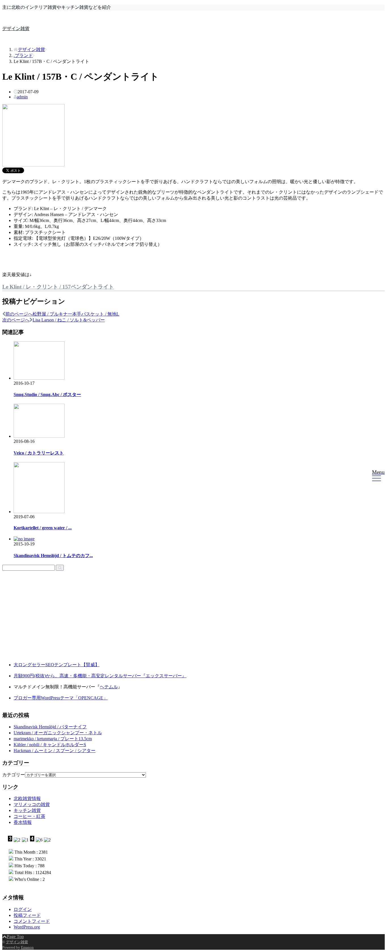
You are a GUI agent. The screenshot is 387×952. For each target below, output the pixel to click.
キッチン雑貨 (27, 810)
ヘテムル (109, 686)
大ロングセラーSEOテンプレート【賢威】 (56, 664)
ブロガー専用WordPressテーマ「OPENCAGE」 (61, 697)
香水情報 (23, 822)
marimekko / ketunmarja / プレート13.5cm (53, 738)
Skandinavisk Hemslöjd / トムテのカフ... (53, 555)
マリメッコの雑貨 (32, 804)
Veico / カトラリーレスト (39, 452)
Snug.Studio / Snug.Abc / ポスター (47, 394)
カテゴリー (13, 774)
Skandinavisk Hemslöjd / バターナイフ (50, 726)
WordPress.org (27, 927)
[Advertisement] (37, 620)
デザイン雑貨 (15, 28)
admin (22, 96)
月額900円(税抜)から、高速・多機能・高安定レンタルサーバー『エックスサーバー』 (100, 675)
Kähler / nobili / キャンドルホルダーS (50, 744)
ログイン (23, 909)
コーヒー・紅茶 (29, 816)
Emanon (27, 947)
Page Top (15, 936)
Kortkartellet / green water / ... (43, 527)
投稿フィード (27, 915)
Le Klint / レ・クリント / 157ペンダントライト (58, 287)
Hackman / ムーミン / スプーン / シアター (54, 750)
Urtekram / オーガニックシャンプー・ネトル (58, 732)
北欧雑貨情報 (27, 798)
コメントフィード (32, 921)
